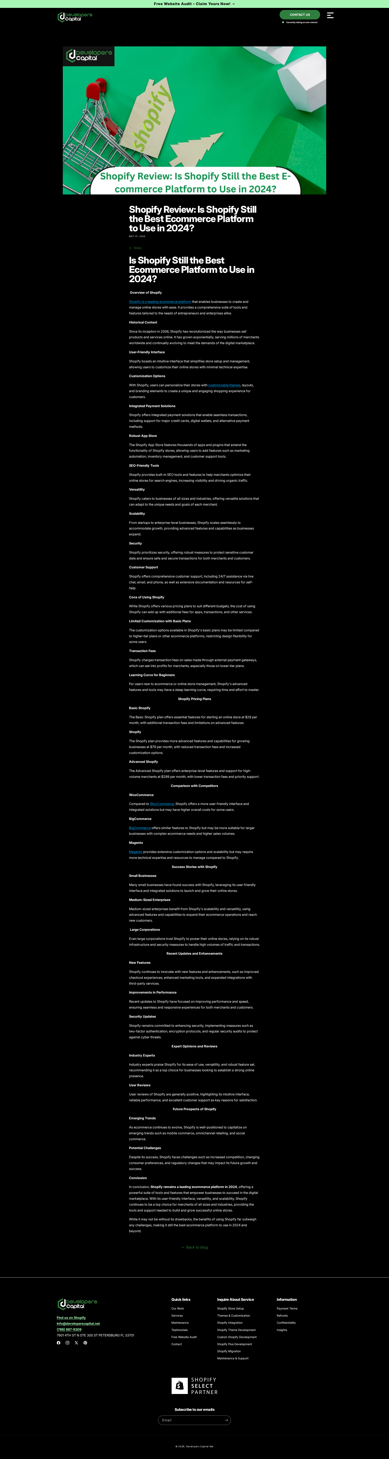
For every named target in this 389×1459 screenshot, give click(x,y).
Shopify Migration (229, 1351)
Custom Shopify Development (237, 1337)
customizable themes (224, 385)
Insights (282, 1330)
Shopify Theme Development (236, 1330)
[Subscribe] (226, 1420)
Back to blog (197, 1247)
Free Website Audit (184, 1337)
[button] (330, 15)
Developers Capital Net (200, 1446)
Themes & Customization (233, 1315)
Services (177, 1315)
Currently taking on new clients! (302, 22)
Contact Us (300, 15)
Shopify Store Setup (230, 1308)
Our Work (177, 1308)
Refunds (282, 1315)
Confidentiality (286, 1322)
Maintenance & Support (233, 1358)
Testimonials (179, 1330)
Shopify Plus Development (234, 1344)
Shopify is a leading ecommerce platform (160, 302)
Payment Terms (287, 1308)
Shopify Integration (230, 1322)
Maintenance (180, 1322)
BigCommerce (140, 828)
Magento (135, 852)
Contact (176, 1344)
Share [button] (137, 248)
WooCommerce (162, 804)
